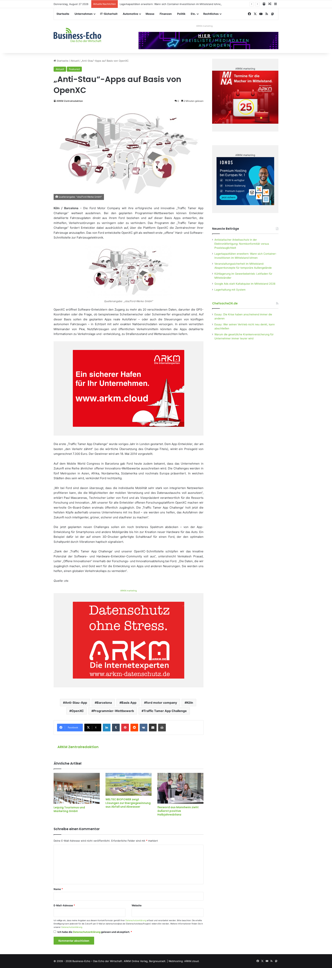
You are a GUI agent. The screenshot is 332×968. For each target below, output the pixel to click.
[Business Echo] (77, 35)
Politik (181, 13)
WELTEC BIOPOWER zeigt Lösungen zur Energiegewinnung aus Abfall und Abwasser (128, 803)
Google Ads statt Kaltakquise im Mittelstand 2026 (245, 283)
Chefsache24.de (225, 303)
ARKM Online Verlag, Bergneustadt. (145, 961)
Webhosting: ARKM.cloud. (183, 961)
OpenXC (77, 711)
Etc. (193, 13)
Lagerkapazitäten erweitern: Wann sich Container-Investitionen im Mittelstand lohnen (171, 4)
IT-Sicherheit (108, 13)
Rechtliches (211, 13)
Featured (74, 69)
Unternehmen (84, 13)
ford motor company (161, 702)
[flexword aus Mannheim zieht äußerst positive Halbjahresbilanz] (180, 788)
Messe (150, 13)
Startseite (62, 13)
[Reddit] (134, 727)
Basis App (128, 702)
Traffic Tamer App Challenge (165, 711)
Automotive (130, 13)
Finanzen (166, 13)
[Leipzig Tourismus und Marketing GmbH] (77, 788)
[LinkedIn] (106, 727)
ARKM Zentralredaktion (69, 100)
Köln (190, 702)
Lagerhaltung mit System (230, 289)
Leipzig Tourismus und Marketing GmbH (69, 809)
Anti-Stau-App (76, 702)
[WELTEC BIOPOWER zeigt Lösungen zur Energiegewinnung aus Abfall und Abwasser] (128, 784)
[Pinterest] (125, 727)
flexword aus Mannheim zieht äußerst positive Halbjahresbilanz (178, 810)
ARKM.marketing (204, 26)
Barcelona (104, 702)
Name (58, 889)
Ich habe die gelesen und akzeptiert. (94, 931)
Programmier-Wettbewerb (113, 711)
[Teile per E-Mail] (153, 727)
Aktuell (75, 60)
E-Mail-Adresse (64, 905)
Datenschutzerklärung (135, 920)
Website (137, 905)
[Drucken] (162, 727)
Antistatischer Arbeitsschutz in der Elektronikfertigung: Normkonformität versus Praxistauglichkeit (241, 243)
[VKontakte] (143, 727)
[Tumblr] (116, 727)
